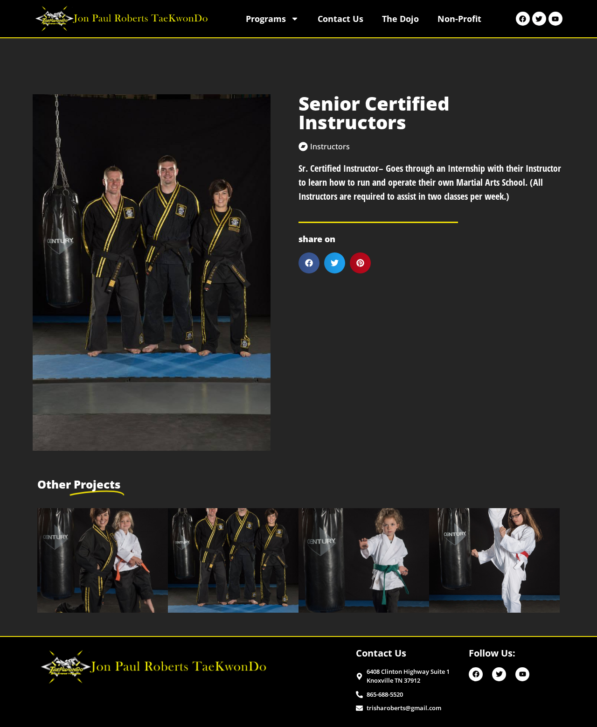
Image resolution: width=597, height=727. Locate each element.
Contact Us (340, 18)
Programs (266, 18)
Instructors (330, 146)
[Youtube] (555, 19)
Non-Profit (459, 18)
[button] (308, 262)
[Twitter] (539, 19)
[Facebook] (523, 19)
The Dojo (400, 18)
